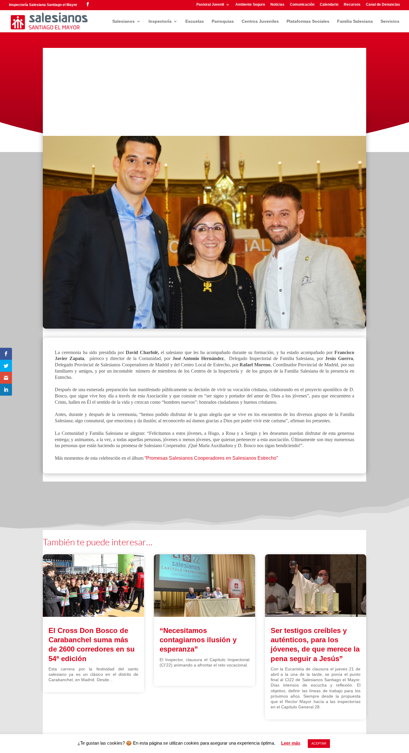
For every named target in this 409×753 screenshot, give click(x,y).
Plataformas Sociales (308, 21)
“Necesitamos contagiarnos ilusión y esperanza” (198, 639)
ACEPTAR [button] (318, 743)
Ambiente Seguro (250, 5)
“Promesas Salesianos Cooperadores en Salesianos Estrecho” (211, 458)
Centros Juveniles (260, 21)
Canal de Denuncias (383, 5)
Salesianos (123, 21)
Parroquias (223, 21)
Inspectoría (160, 21)
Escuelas (194, 21)
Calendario (329, 5)
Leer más (290, 743)
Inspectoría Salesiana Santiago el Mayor (43, 5)
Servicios (390, 21)
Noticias (277, 5)
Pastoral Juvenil (210, 5)
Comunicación (302, 5)
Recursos (352, 5)
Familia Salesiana (355, 21)
